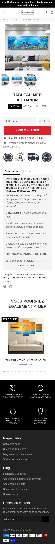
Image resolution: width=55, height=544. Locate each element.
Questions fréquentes (14, 449)
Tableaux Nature (18, 277)
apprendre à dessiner (14, 473)
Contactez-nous (11, 444)
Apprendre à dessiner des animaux (22, 479)
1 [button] (25, 88)
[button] (4, 371)
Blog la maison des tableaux (18, 454)
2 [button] (29, 88)
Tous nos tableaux (36, 277)
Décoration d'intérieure (15, 489)
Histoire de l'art (11, 494)
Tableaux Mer (21, 274)
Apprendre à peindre (14, 484)
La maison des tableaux (22, 530)
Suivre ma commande (15, 459)
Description (12, 171)
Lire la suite (28, 265)
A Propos (28, 171)
